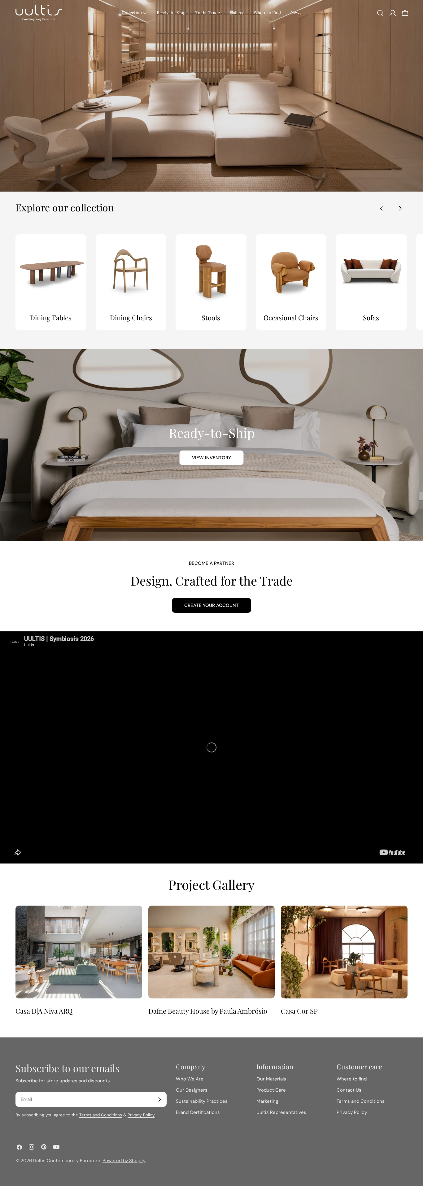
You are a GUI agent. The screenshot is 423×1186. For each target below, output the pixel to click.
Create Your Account (211, 605)
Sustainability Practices (202, 1101)
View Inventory (211, 458)
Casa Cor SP (299, 1010)
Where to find (352, 1079)
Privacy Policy (141, 1115)
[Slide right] (400, 208)
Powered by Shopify (124, 1161)
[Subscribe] (159, 1099)
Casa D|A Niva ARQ (43, 1010)
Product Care (271, 1090)
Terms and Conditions (100, 1115)
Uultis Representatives (281, 1112)
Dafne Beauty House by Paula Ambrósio (207, 1010)
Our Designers (191, 1090)
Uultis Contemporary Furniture (66, 1161)
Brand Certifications (198, 1112)
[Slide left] (381, 208)
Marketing (267, 1101)
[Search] (380, 13)
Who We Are (189, 1079)
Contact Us (349, 1090)
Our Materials (271, 1079)
